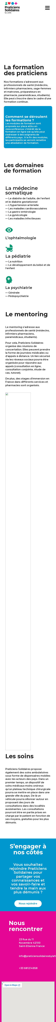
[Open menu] (47, 7)
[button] (28, 903)
